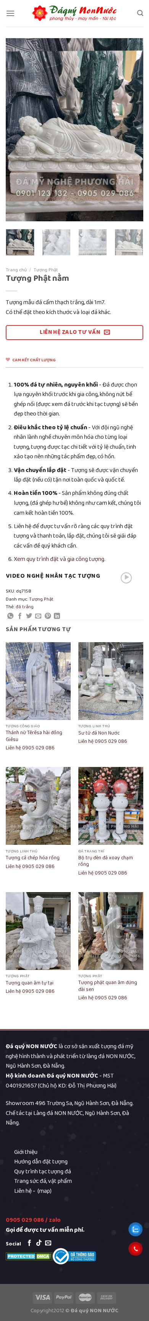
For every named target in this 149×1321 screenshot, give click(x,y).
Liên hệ (23, 1191)
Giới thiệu (25, 1152)
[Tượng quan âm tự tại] (38, 931)
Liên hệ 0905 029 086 (30, 748)
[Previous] (18, 129)
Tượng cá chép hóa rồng (33, 858)
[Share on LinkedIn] (57, 616)
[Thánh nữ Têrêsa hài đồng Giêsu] (38, 681)
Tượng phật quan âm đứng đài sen (107, 986)
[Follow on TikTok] (39, 1243)
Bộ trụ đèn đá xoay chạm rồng (105, 861)
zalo (55, 1220)
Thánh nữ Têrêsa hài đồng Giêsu (34, 736)
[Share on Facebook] (20, 616)
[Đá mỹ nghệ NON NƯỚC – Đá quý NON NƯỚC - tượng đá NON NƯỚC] (74, 13)
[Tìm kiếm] (140, 13)
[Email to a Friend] (38, 616)
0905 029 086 (25, 1220)
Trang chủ (16, 270)
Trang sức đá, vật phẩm (43, 1181)
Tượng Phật (46, 270)
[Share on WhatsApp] (10, 616)
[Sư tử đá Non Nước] (110, 681)
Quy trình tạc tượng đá (42, 1171)
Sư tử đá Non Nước (99, 733)
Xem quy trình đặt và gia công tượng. (59, 559)
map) (45, 1191)
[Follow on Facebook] (29, 1243)
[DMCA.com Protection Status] (29, 1256)
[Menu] (10, 13)
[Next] (131, 129)
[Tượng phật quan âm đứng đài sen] (110, 931)
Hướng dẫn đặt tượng (41, 1161)
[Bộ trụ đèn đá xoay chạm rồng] (110, 806)
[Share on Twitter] (29, 616)
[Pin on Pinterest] (48, 616)
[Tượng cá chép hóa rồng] (38, 806)
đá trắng (25, 607)
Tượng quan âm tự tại (29, 983)
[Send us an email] (48, 1243)
